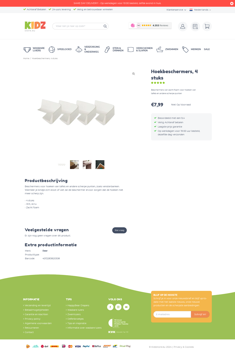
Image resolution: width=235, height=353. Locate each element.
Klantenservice (175, 10)
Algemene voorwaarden (38, 323)
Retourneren (32, 328)
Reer (45, 251)
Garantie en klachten (36, 314)
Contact (29, 332)
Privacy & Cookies (184, 347)
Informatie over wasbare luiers (84, 328)
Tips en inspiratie (76, 323)
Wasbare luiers (75, 310)
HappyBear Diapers (78, 305)
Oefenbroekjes (75, 319)
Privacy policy (32, 319)
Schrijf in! (200, 314)
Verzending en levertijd (38, 305)
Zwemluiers (74, 314)
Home (26, 58)
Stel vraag (119, 230)
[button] (158, 83)
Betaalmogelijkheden (37, 310)
